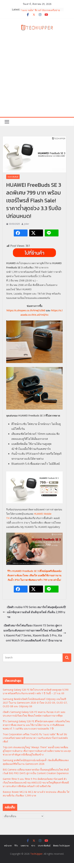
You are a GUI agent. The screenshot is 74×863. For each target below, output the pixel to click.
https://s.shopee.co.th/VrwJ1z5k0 (26, 310)
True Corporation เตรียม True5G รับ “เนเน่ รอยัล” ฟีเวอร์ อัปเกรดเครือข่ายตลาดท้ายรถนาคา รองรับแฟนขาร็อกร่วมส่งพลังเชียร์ (35, 738)
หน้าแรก (8, 845)
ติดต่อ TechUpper (61, 845)
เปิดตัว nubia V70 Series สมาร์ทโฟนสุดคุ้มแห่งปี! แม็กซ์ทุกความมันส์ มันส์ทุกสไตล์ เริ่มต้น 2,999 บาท (36, 612)
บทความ (25, 845)
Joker (26, 223)
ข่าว (33, 845)
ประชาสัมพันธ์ (13, 177)
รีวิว (16, 845)
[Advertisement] (37, 78)
